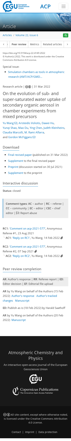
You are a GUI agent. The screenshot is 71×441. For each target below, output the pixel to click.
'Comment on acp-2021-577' (27, 228)
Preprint (13, 167)
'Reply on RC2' (21, 256)
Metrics (34, 44)
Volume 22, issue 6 (26, 35)
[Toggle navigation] (63, 6)
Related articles (52, 44)
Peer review (19, 44)
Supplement (15, 161)
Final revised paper (20, 155)
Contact (16, 432)
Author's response (22, 296)
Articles (7, 35)
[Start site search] (65, 35)
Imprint (29, 432)
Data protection (47, 432)
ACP (45, 6)
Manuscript (22, 300)
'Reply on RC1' (21, 238)
